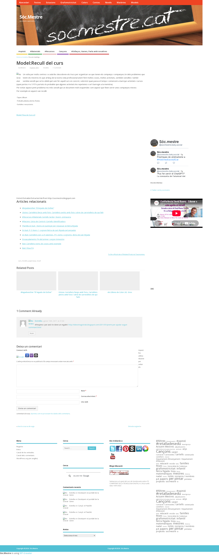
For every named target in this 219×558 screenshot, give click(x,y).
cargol (175, 452)
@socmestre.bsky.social (170, 145)
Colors (84, 2)
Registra (19, 446)
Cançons (63, 51)
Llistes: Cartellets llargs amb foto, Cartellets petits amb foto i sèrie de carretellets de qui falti (62, 212)
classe (167, 457)
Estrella (38, 321)
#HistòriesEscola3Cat (167, 159)
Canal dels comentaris (25, 455)
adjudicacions (180, 447)
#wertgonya (186, 444)
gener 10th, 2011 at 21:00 (54, 321)
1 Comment (57, 68)
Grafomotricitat (68, 2)
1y (182, 154)
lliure (178, 471)
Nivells (108, 2)
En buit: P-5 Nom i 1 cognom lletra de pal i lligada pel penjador (49, 230)
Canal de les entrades (25, 452)
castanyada (189, 455)
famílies (184, 463)
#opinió (22, 51)
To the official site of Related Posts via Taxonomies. (126, 254)
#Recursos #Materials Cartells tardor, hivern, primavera (46, 217)
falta (177, 464)
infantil (181, 468)
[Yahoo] (32, 357)
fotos (165, 466)
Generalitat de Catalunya (177, 466)
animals (178, 449)
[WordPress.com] (36, 357)
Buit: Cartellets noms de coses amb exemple (41, 243)
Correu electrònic (89, 396)
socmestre (171, 481)
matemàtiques (164, 474)
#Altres (160, 441)
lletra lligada (163, 471)
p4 (157, 479)
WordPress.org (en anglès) (27, 458)
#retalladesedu (168, 444)
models (46, 68)
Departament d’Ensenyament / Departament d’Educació (174, 460)
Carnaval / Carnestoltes (165, 455)
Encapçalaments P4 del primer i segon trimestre (43, 239)
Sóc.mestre (169, 142)
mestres (178, 473)
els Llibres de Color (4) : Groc (120, 292)
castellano (160, 457)
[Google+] (20, 357)
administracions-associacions (165, 449)
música (187, 474)
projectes (160, 482)
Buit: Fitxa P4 (28, 248)
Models (134, 2)
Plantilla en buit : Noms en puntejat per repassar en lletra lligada (50, 226)
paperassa (32, 261)
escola (172, 464)
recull (39, 261)
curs (19, 261)
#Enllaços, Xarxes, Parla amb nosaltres (89, 51)
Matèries (121, 2)
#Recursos (49, 51)
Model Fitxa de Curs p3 (25, 115)
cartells (180, 454)
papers (164, 479)
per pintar (176, 479)
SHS (152, 288)
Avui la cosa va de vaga (26, 426)
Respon (32, 333)
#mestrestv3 (170, 441)
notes (171, 476)
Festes (37, 2)
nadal (159, 476)
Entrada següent (134, 426)
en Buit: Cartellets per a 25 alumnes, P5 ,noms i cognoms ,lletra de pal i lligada (56, 235)
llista (173, 471)
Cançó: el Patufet (85, 506)
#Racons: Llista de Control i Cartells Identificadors (44, 221)
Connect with (21, 350)
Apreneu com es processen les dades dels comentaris (50, 414)
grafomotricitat (166, 468)
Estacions (50, 2)
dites (157, 464)
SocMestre (22, 68)
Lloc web (84, 402)
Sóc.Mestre (31, 17)
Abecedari (24, 2)
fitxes (159, 466)
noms (165, 476)
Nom (83, 391)
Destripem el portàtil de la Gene (84, 494)
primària (187, 479)
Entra (18, 449)
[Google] (27, 357)
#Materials (35, 51)
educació (164, 463)
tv (177, 482)
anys (184, 449)
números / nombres (184, 476)
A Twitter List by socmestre (160, 190)
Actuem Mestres (165, 447)
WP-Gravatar (26, 553)
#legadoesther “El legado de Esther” (38, 208)
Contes (96, 2)
